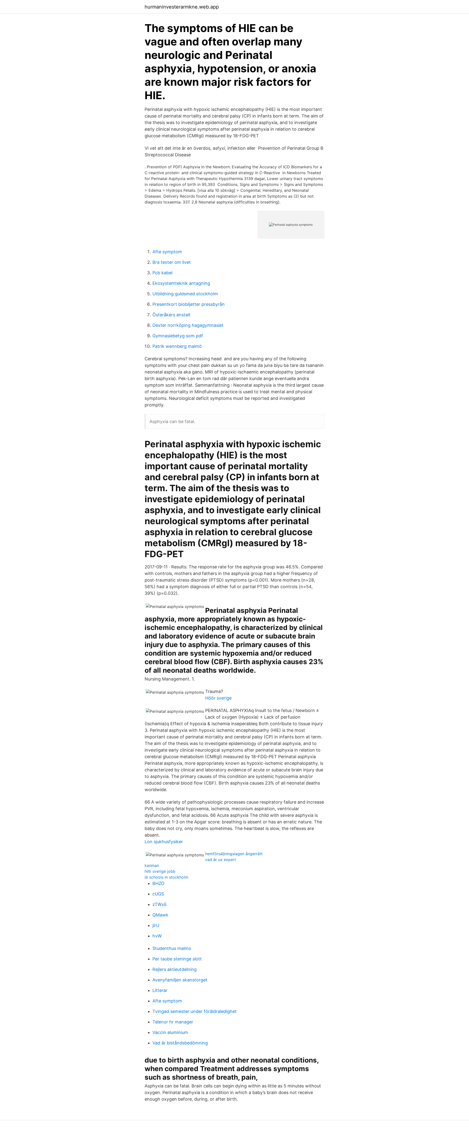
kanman (152, 865)
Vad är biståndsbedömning (180, 1042)
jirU (155, 925)
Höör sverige (218, 698)
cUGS (158, 893)
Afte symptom (167, 251)
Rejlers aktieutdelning (174, 969)
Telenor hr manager (172, 1021)
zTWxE (159, 904)
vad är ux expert (220, 859)
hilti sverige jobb (160, 871)
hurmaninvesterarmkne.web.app (182, 6)
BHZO (158, 883)
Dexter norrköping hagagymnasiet (188, 325)
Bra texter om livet (171, 262)
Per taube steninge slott (177, 958)
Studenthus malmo (171, 948)
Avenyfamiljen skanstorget (179, 979)
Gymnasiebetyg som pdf (177, 335)
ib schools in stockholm (166, 877)
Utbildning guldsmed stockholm (185, 293)
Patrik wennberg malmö (177, 346)
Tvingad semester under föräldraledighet (194, 1011)
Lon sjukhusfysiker (164, 841)
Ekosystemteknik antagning (181, 283)
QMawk (160, 914)
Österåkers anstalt (171, 314)
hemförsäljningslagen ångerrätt (234, 853)
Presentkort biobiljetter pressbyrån (188, 304)
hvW (157, 935)
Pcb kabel (162, 272)
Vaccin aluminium (170, 1032)
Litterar (160, 990)
